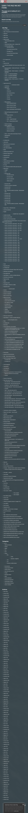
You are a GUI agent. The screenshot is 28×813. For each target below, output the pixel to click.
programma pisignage (7, 291)
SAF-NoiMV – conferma (7, 472)
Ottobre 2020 (5, 678)
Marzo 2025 (5, 610)
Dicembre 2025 (6, 595)
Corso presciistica (8, 430)
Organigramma (7, 135)
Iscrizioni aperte (12, 288)
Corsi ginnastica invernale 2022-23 (11, 442)
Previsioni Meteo (6, 29)
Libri (7, 559)
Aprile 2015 (5, 771)
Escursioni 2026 (7, 196)
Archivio (6, 546)
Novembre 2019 (6, 691)
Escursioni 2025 (7, 183)
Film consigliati (16, 492)
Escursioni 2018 (7, 187)
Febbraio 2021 (6, 670)
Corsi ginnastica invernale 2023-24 (11, 454)
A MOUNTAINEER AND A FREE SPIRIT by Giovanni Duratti (13, 524)
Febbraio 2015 (6, 774)
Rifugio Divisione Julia (7, 417)
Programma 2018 (6, 282)
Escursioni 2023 (7, 195)
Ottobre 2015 (5, 759)
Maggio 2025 (5, 606)
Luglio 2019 (5, 699)
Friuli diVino (5, 483)
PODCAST (5, 462)
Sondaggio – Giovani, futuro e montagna (10, 509)
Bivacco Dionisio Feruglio (11, 105)
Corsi (6, 171)
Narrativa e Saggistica (15, 558)
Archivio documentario (11, 128)
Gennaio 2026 (6, 593)
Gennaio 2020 (6, 689)
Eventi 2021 (5, 324)
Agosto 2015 (5, 763)
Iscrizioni (6, 375)
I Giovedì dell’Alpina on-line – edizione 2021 (12, 44)
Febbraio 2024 (6, 623)
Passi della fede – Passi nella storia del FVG (12, 381)
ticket (4, 512)
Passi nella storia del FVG (8, 380)
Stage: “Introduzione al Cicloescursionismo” (11, 31)
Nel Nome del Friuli (10, 47)
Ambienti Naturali (8, 307)
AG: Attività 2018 (7, 359)
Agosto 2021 (5, 661)
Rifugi (6, 576)
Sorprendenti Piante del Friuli (12, 49)
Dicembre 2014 (6, 778)
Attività (6, 42)
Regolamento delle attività (8, 478)
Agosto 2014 (5, 786)
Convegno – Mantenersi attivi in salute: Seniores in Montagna (14, 467)
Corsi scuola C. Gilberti (7, 490)
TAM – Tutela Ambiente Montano (9, 356)
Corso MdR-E (5, 503)
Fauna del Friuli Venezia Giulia (12, 53)
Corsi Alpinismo (6, 368)
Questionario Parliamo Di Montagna (9, 476)
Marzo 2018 (5, 723)
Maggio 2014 (5, 791)
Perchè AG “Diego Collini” (8, 153)
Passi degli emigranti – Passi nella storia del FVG (13, 395)
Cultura (6, 553)
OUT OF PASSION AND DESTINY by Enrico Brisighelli (13, 518)
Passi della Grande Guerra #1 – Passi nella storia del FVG (15, 398)
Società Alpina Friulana (9, 581)
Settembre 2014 (6, 784)
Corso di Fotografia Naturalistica (9, 423)
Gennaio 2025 (6, 612)
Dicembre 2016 (6, 742)
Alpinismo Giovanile (7, 297)
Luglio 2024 (5, 621)
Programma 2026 (6, 162)
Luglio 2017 (5, 731)
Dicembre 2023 (6, 627)
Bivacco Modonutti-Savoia (11, 103)
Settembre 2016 (6, 744)
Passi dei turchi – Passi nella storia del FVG (12, 383)
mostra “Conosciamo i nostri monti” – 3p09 (12, 255)
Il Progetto (6, 388)
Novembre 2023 (6, 629)
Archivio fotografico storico (12, 319)
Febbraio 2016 (6, 755)
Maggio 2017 (5, 735)
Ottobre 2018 (5, 712)
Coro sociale (9, 117)
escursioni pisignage (7, 209)
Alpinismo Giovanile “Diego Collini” (9, 358)
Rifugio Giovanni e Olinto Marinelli (9, 419)
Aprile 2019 (5, 704)
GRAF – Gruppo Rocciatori (11, 119)
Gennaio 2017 (6, 740)
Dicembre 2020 (6, 674)
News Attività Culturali (7, 495)
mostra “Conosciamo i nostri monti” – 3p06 (12, 250)
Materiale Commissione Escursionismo (11, 373)
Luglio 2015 (5, 765)
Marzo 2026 (5, 591)
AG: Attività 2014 (7, 304)
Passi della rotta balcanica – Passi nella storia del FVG (14, 407)
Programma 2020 (6, 155)
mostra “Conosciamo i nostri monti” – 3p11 (12, 259)
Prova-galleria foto (6, 273)
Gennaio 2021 (6, 672)
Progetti (4, 211)
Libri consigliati (16, 494)
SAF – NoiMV (5, 464)
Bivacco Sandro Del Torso (11, 107)
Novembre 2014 (6, 780)
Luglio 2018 (5, 718)
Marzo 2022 (5, 650)
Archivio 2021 (5, 497)
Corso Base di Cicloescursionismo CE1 (12, 452)
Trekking (6, 309)
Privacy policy (5, 352)
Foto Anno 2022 (6, 63)
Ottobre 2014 (5, 782)
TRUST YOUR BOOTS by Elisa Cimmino (10, 535)
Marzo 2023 (5, 633)
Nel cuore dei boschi (7, 510)
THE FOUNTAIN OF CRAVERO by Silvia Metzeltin (12, 522)
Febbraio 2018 (6, 725)
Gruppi (6, 113)
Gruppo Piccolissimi (8, 312)
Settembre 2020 (6, 680)
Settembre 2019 (6, 695)
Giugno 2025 (5, 604)
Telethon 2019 (6, 370)
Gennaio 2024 (6, 625)
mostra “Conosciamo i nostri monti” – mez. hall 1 (13, 225)
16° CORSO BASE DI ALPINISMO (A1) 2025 (12, 349)
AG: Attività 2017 (7, 361)
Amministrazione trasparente (8, 425)
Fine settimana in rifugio (9, 302)
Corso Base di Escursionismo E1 (10, 435)
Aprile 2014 (5, 793)
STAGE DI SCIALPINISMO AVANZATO (11, 331)
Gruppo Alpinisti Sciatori (9, 567)
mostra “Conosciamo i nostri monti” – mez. (12, 232)
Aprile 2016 (5, 752)
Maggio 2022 (5, 646)
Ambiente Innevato (8, 299)
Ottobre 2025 (5, 599)
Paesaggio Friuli (10, 51)
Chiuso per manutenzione (8, 315)
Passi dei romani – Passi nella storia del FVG (13, 400)
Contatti (6, 170)
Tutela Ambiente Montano (9, 583)
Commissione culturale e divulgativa (9, 410)
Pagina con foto (6, 279)
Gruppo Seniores (8, 569)
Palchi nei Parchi (6, 488)
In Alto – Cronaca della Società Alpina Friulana (13, 133)
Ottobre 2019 (5, 693)
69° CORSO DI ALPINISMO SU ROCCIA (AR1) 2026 (14, 347)
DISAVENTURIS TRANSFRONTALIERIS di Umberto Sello (13, 531)
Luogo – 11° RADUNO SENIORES (11, 75)
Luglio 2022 (5, 642)
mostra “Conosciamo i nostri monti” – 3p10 (12, 257)
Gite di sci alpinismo (10, 178)
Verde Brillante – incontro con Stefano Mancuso (11, 275)
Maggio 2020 (5, 682)
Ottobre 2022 (5, 638)
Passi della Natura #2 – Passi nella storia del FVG (13, 386)
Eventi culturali (6, 505)
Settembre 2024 (6, 619)
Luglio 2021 (5, 663)
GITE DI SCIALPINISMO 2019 (10, 339)
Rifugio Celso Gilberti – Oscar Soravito (10, 412)
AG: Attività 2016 (6, 140)
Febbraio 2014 (6, 797)
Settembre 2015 (6, 761)
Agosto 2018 (5, 716)
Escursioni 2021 (7, 198)
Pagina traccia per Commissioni (9, 144)
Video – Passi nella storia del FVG (11, 390)
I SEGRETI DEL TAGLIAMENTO (18, 213)
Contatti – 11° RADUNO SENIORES (11, 73)
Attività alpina (5, 168)
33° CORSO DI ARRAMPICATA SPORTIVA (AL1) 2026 (14, 342)
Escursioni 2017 (7, 188)
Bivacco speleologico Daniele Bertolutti (14, 109)
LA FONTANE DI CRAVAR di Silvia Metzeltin (11, 520)
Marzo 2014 (5, 795)
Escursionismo (7, 566)
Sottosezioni (7, 87)
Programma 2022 (6, 286)
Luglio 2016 (5, 746)
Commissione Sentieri (16, 84)
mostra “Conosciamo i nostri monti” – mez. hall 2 (13, 228)
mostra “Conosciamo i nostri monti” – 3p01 (12, 242)
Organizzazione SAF (7, 83)
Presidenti (6, 137)
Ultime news (5, 35)
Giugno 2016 (5, 748)
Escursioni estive (10, 176)
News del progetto (8, 397)
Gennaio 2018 (6, 727)
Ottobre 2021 (5, 657)
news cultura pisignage (7, 147)
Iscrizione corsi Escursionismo (8, 354)
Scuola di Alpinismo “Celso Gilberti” (9, 326)
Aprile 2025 (5, 608)
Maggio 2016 (5, 750)
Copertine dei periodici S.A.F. (8, 151)
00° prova (5, 164)
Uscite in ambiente (8, 584)
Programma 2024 (6, 265)
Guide (12, 556)
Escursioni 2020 (7, 200)
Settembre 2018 (6, 714)
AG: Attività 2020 (6, 267)
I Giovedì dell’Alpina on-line (9, 40)
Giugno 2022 (5, 644)
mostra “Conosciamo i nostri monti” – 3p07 (12, 252)
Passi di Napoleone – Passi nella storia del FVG (13, 393)
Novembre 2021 (6, 655)
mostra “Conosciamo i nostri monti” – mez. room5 (13, 238)
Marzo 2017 (5, 738)
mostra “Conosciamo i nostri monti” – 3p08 (12, 254)
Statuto (4, 280)
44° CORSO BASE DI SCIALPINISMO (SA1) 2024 (13, 337)
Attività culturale (6, 39)
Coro (5, 550)
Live (7, 561)
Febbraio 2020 (6, 687)
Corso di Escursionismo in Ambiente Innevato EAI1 (14, 432)
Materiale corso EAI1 (8, 443)
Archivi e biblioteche (8, 125)
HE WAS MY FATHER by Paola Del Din (10, 529)
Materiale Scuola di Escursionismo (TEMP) (12, 447)
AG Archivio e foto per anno (8, 277)
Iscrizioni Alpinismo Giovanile (10, 300)
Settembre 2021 (6, 659)
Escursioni (5, 485)
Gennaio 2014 (6, 799)
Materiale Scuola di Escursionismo (11, 455)
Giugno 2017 (5, 733)
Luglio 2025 (5, 602)
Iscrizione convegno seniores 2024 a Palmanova (13, 469)
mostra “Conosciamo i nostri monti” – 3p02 (12, 243)
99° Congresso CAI (6, 59)
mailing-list (5, 33)
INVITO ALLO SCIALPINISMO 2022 (11, 332)
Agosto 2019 (5, 697)
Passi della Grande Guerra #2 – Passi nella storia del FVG (15, 402)
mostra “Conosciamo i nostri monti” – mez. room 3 (13, 223)
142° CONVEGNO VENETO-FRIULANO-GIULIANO (12, 166)
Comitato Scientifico (6, 215)
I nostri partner (6, 499)
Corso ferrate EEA (8, 437)
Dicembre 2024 (6, 614)
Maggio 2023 (5, 631)
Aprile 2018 (5, 721)
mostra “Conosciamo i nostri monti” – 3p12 (12, 260)
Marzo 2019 (5, 706)
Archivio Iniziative (10, 55)
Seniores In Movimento (7, 378)
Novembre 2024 (6, 616)
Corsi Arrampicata (6, 364)
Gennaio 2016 (6, 757)
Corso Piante (5, 474)
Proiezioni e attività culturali (12, 563)
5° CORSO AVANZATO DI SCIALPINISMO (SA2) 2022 (14, 344)
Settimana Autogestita (8, 305)
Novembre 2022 (6, 636)
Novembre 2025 (6, 597)
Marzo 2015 (5, 772)
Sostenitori (5, 414)
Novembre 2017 (6, 729)
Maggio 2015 (5, 769)
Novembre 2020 (6, 676)
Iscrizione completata (7, 293)
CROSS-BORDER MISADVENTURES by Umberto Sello (13, 533)
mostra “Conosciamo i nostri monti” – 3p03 (12, 245)
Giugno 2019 (5, 701)
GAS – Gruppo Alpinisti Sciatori (12, 121)
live (4, 61)
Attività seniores (10, 180)
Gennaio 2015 (6, 776)
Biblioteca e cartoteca (11, 126)
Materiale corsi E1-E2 (8, 457)
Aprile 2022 (5, 648)
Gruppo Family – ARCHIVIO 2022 (9, 207)
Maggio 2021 (5, 667)
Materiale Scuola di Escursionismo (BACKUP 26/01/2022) (15, 445)
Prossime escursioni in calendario (11, 185)
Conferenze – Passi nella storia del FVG (12, 385)
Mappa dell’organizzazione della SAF (11, 112)
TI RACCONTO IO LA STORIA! (8, 161)
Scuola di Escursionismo (7, 429)
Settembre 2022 (6, 640)
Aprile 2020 (5, 684)
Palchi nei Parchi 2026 (7, 295)
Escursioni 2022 (7, 173)
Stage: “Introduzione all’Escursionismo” (10, 514)
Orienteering (7, 311)
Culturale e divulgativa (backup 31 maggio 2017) (12, 501)
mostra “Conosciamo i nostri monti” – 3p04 (12, 247)
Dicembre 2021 (6, 653)
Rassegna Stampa (6, 421)
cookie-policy (5, 142)
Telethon (5, 159)
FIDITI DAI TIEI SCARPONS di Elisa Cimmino (11, 537)
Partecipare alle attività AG (8, 271)
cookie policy (16, 811)
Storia (4, 321)
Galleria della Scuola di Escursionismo (11, 434)
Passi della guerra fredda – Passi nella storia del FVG (14, 405)
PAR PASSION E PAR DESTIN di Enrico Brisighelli (12, 516)
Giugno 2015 (5, 767)
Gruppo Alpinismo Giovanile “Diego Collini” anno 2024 (13, 269)
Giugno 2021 (5, 665)
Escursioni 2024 (7, 193)
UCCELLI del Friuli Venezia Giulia (9, 218)
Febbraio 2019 (6, 708)
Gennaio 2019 (6, 710)
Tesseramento (5, 366)
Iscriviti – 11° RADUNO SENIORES (11, 77)
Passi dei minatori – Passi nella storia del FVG (13, 403)
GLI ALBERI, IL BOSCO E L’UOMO (9, 284)
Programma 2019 (6, 507)
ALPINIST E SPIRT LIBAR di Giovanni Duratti (11, 526)
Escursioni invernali (10, 174)
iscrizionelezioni (6, 157)
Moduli (4, 149)
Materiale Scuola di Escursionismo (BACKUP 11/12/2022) (15, 459)
